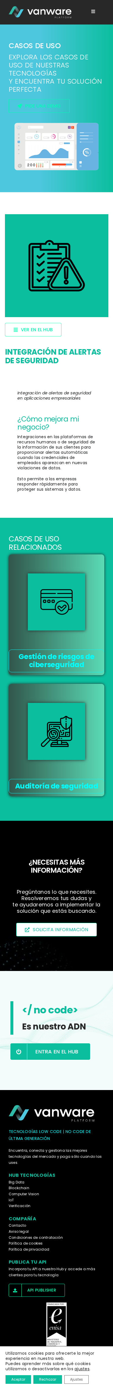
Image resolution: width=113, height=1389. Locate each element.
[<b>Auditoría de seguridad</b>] (56, 731)
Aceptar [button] (18, 1379)
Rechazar (47, 1379)
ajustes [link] (82, 1369)
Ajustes (76, 1379)
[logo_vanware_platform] (40, 12)
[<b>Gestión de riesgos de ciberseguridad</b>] (56, 601)
